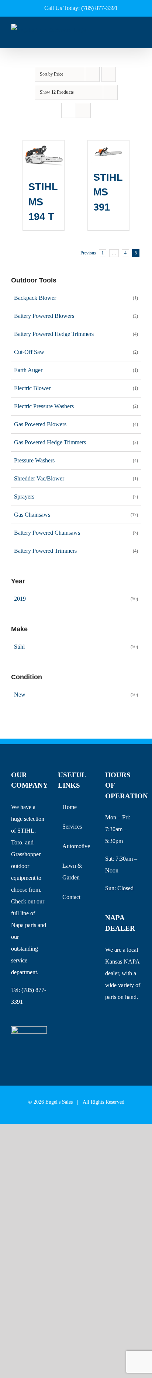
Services (72, 826)
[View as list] (83, 110)
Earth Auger (28, 370)
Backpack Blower (35, 298)
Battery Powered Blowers (44, 316)
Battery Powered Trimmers (45, 551)
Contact (71, 897)
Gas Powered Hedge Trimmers (50, 442)
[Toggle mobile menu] (138, 37)
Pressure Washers (34, 460)
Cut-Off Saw (29, 352)
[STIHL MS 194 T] (43, 156)
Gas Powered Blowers (40, 424)
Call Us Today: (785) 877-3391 (81, 8)
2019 (20, 599)
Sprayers (24, 496)
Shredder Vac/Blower (39, 478)
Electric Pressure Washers (44, 406)
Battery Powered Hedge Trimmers (54, 334)
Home (69, 807)
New (19, 694)
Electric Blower (32, 388)
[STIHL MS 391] (108, 151)
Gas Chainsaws (32, 514)
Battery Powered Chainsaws (47, 533)
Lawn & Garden (72, 871)
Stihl (19, 646)
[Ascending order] (108, 74)
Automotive (76, 846)
